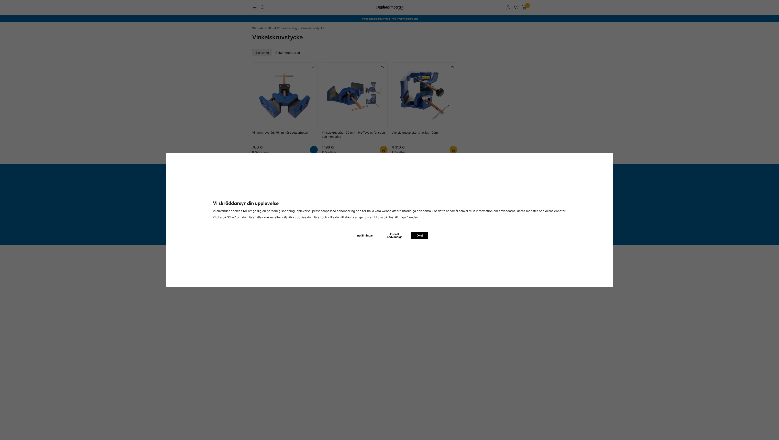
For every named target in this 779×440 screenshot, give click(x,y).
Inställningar (364, 235)
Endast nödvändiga (394, 235)
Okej (420, 235)
